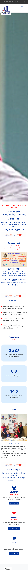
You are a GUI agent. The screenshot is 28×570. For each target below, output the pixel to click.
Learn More (14, 503)
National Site (7, 1)
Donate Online (14, 528)
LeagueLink (15, 1)
